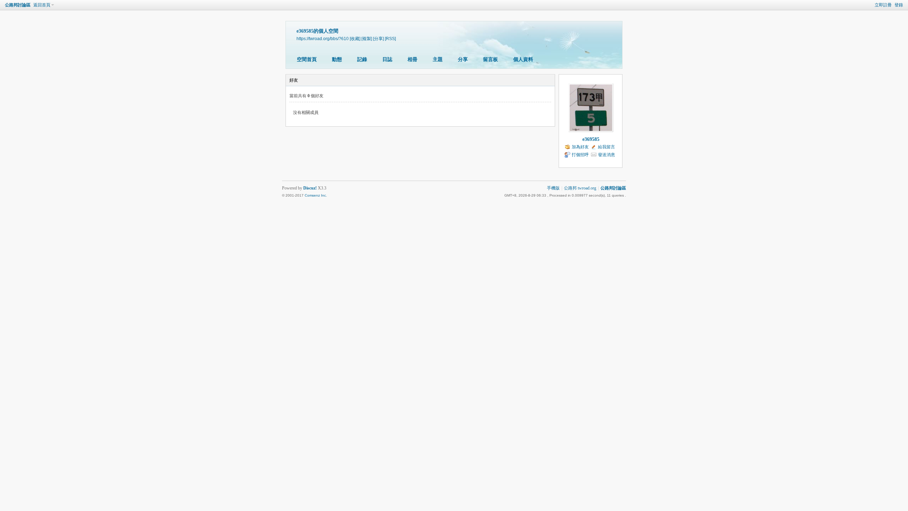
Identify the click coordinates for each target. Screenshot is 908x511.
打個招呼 (580, 154)
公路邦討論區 (18, 4)
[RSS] (390, 38)
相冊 (412, 59)
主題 (438, 59)
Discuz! (310, 188)
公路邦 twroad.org (580, 188)
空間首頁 (307, 59)
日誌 (387, 59)
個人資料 (523, 59)
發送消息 (606, 154)
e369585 (590, 139)
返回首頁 (41, 4)
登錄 (899, 4)
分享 (463, 59)
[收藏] (355, 38)
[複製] (366, 38)
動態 (337, 59)
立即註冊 (883, 4)
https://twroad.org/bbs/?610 (323, 38)
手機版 (553, 188)
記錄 (362, 59)
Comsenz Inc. (316, 195)
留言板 (490, 59)
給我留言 (606, 146)
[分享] (378, 38)
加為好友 (580, 146)
